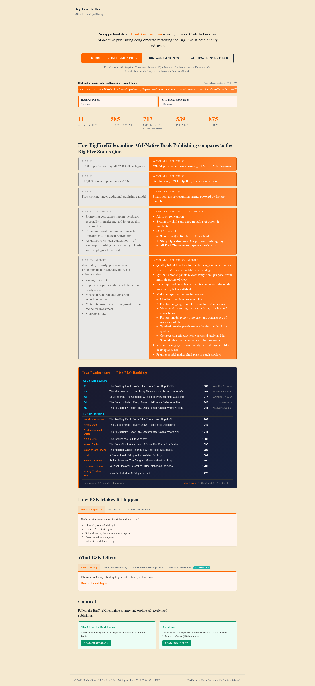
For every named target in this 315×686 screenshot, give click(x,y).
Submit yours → (191, 482)
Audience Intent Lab (209, 58)
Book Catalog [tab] (89, 567)
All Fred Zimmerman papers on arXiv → (188, 245)
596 (155, 165)
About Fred (206, 680)
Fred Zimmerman (146, 34)
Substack (236, 680)
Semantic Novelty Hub (175, 236)
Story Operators (171, 241)
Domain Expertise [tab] (91, 509)
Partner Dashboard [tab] (189, 567)
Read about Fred (176, 643)
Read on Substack (96, 643)
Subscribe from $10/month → (112, 58)
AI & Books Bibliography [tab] (148, 567)
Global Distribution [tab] (138, 509)
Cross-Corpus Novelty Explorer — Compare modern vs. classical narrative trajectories (155, 89)
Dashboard (192, 680)
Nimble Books (222, 680)
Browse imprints (164, 58)
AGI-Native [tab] (114, 509)
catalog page (216, 241)
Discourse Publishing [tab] (115, 567)
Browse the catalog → (94, 583)
